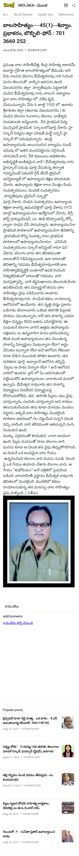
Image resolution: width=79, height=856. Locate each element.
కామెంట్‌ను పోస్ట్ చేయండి (18, 623)
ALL (5, 14)
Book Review (23, 14)
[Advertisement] (39, 665)
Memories (66, 14)
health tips (45, 14)
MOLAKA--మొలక (32, 5)
